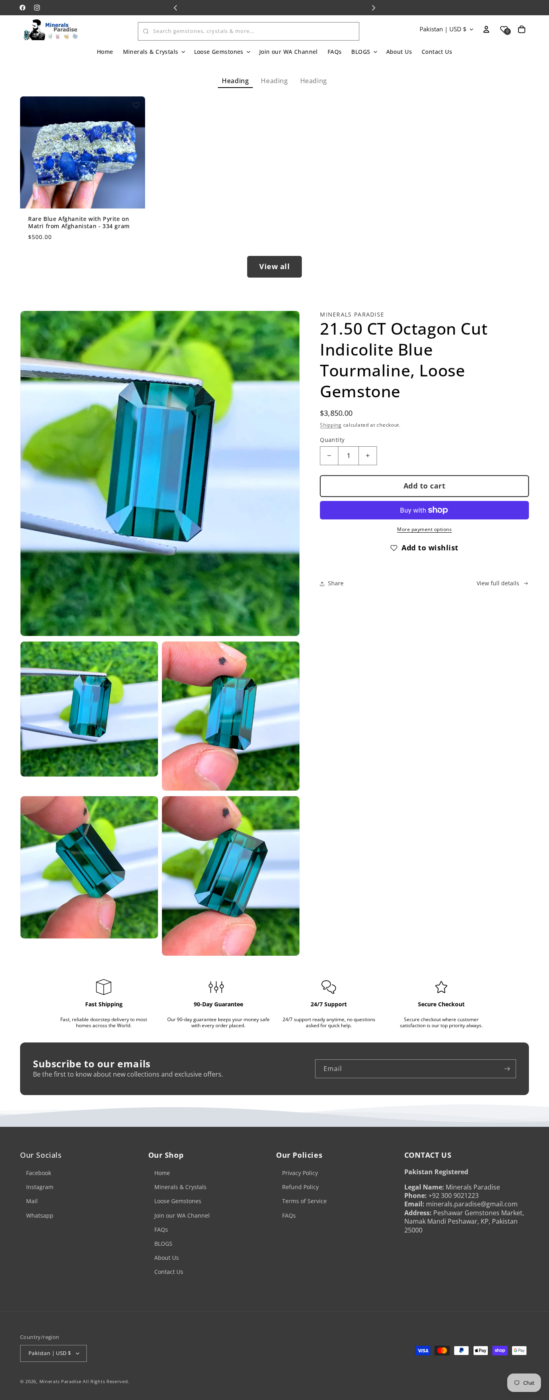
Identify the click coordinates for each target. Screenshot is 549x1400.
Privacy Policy (300, 1173)
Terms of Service (304, 1201)
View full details (498, 583)
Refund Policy (300, 1187)
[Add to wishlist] (136, 105)
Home (162, 1173)
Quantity (332, 440)
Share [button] (336, 583)
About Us (166, 1257)
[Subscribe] (507, 1068)
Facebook (38, 1173)
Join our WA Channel (182, 1215)
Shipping (331, 424)
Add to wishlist (430, 547)
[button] (153, 51)
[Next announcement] (373, 7)
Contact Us (168, 1271)
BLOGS (163, 1243)
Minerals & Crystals (180, 1187)
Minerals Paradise (60, 1381)
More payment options (424, 529)
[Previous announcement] (175, 7)
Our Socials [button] (41, 1155)
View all (274, 266)
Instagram (39, 1187)
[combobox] (248, 31)
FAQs (161, 1229)
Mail (32, 1201)
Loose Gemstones (177, 1201)
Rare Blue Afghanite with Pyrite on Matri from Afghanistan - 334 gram (79, 222)
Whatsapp (39, 1215)
